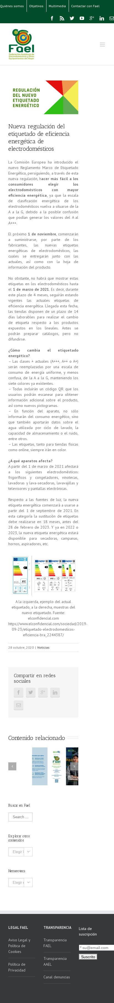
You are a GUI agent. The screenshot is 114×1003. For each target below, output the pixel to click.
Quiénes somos (12, 6)
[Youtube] (82, 18)
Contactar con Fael (85, 6)
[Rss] (62, 18)
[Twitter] (72, 18)
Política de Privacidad (16, 967)
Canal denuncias (56, 977)
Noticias (43, 647)
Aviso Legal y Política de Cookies (19, 945)
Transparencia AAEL (55, 961)
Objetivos (36, 6)
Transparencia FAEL (55, 942)
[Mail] (112, 18)
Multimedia (57, 6)
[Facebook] (52, 18)
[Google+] (92, 18)
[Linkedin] (102, 18)
